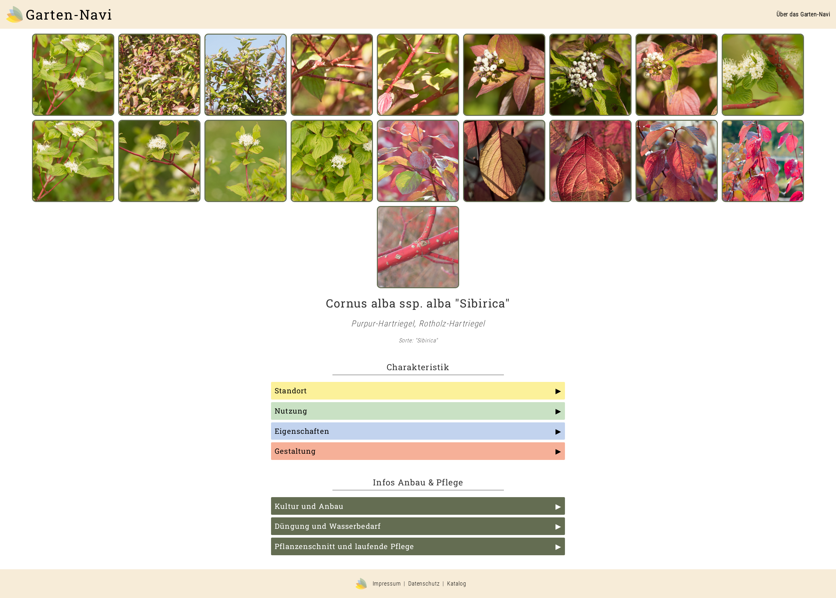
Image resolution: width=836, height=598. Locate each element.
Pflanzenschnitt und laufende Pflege (344, 546)
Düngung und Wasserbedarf (328, 526)
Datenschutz (424, 583)
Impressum (387, 583)
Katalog (456, 583)
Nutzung (291, 411)
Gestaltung (295, 451)
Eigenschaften (302, 431)
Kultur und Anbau (309, 506)
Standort (291, 390)
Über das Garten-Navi (803, 14)
